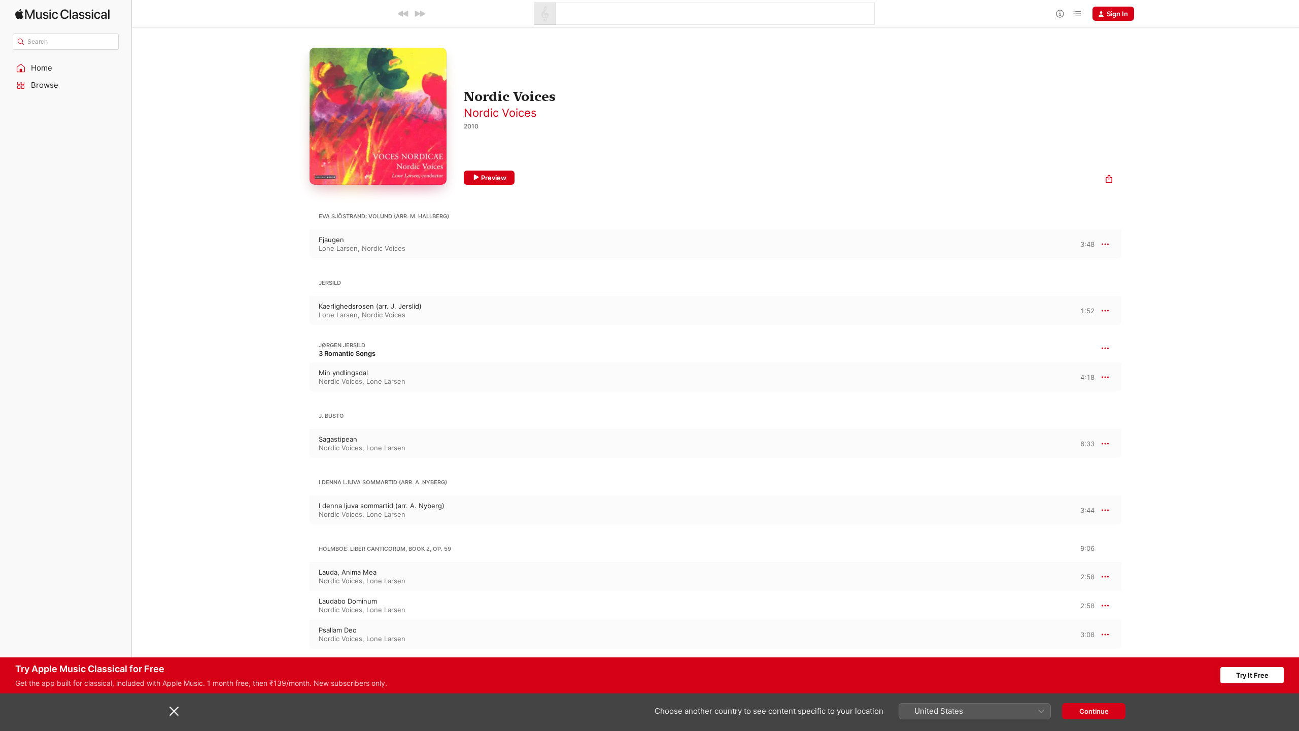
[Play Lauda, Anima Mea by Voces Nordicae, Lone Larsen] (299, 577)
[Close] (174, 711)
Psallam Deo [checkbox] (338, 630)
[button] (66, 68)
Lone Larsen (338, 248)
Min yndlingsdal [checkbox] (343, 373)
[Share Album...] (1109, 180)
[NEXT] (420, 14)
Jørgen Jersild (342, 345)
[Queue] (1077, 14)
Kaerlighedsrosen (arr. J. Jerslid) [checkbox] (370, 306)
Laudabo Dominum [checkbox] (348, 601)
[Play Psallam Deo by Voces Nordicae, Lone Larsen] (299, 634)
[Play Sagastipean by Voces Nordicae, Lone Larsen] (299, 444)
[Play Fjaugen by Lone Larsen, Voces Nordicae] (299, 244)
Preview (493, 178)
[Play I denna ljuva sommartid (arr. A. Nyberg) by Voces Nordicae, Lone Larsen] (299, 510)
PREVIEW (1083, 244)
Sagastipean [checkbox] (338, 439)
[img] (62, 14)
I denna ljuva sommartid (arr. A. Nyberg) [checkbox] (382, 506)
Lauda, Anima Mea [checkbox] (348, 572)
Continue (1094, 711)
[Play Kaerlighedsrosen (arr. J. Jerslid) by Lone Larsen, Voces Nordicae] (299, 311)
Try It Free (1252, 675)
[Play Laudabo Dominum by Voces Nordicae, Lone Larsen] (299, 606)
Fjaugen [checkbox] (331, 240)
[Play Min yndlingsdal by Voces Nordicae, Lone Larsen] (299, 377)
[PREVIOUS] (403, 14)
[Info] (1060, 14)
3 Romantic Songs (347, 353)
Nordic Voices (500, 112)
